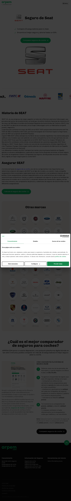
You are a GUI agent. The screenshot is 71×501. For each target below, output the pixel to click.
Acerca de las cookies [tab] (58, 241)
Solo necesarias (13, 264)
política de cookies (60, 256)
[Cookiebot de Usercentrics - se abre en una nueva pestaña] (61, 236)
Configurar (34, 264)
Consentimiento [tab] (12, 241)
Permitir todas (58, 264)
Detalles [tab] (35, 241)
